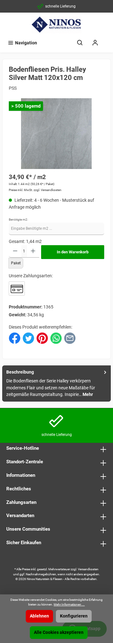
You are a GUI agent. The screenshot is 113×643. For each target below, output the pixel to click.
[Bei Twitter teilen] (28, 338)
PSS (13, 88)
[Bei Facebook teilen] (15, 338)
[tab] (56, 383)
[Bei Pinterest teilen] (42, 338)
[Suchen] (80, 43)
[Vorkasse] (17, 288)
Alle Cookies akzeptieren (58, 632)
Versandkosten (88, 569)
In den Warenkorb (73, 252)
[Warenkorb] (107, 40)
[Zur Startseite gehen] (56, 24)
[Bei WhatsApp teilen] (56, 338)
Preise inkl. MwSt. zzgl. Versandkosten (35, 190)
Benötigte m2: (18, 219)
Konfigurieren (74, 616)
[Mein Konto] (95, 43)
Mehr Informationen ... (69, 604)
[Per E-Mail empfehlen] (70, 338)
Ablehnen (39, 616)
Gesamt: (17, 241)
